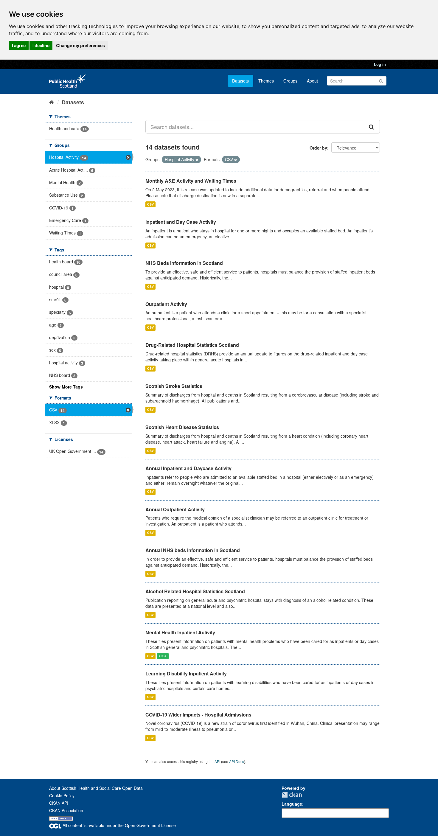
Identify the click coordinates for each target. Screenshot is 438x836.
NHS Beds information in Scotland (184, 262)
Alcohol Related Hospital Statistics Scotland (195, 591)
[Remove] (196, 159)
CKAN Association (66, 810)
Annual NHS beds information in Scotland (192, 550)
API (217, 761)
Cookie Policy (61, 795)
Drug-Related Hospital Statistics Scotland (192, 344)
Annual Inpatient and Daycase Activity (188, 468)
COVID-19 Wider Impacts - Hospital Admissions (198, 714)
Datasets (240, 81)
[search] (372, 126)
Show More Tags (66, 387)
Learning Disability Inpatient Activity (186, 673)
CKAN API (58, 803)
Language (292, 804)
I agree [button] (19, 45)
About (312, 81)
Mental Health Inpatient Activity (180, 632)
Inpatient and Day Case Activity (180, 221)
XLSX (163, 656)
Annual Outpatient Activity (175, 509)
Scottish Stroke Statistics (173, 386)
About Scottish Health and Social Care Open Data (96, 788)
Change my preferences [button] (80, 45)
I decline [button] (40, 45)
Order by (318, 148)
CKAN (292, 795)
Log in (380, 64)
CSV (150, 204)
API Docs (236, 761)
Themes (266, 81)
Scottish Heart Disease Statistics (182, 427)
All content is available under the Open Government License (118, 825)
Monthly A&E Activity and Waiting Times (190, 180)
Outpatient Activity (166, 304)
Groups (290, 81)
